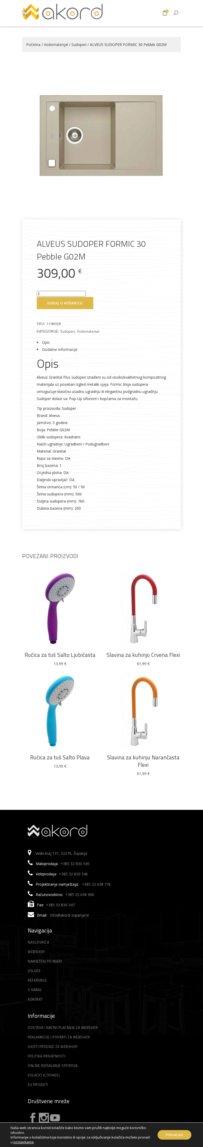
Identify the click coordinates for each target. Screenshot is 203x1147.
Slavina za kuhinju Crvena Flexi (143, 655)
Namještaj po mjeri (45, 961)
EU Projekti (38, 1084)
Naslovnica (38, 942)
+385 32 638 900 (79, 894)
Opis (46, 342)
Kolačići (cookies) (44, 1075)
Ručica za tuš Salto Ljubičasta (60, 655)
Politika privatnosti (46, 1056)
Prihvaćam (174, 1134)
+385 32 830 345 (75, 863)
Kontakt (35, 999)
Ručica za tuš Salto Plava (60, 757)
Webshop (36, 951)
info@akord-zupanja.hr (69, 915)
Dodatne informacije (59, 349)
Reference (37, 980)
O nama (34, 989)
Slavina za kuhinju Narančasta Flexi (143, 761)
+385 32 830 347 (60, 904)
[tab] (101, 342)
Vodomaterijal (56, 44)
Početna (33, 44)
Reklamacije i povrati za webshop (59, 1037)
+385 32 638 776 (96, 884)
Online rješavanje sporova (53, 1065)
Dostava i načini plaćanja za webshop (63, 1027)
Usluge (34, 970)
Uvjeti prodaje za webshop (53, 1046)
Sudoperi (78, 44)
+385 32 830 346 (73, 873)
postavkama (23, 1142)
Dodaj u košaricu (65, 303)
